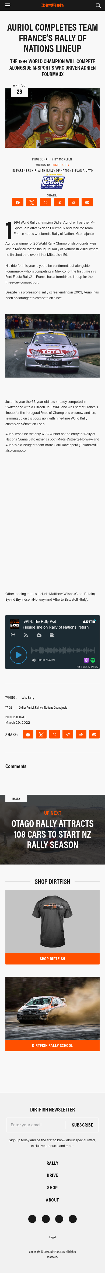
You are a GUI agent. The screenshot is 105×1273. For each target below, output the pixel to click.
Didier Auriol (26, 707)
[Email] (87, 202)
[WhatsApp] (45, 202)
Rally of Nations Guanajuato (51, 707)
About (52, 1200)
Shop (52, 1187)
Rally (52, 1163)
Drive (52, 1175)
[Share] (17, 202)
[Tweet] (31, 202)
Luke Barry (60, 164)
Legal (52, 1237)
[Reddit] (73, 202)
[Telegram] (59, 202)
